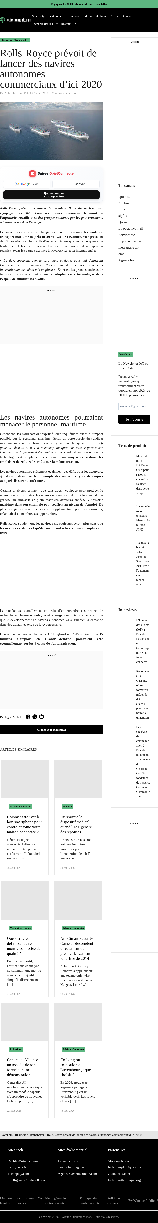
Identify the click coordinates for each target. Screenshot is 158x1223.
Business (7, 40)
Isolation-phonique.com (124, 1167)
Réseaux (66, 23)
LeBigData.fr (17, 1167)
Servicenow (126, 235)
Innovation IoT (124, 16)
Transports (20, 40)
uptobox (124, 197)
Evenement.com (69, 1161)
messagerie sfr (128, 247)
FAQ (131, 1201)
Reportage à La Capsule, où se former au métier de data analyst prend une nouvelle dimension (142, 694)
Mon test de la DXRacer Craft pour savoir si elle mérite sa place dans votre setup (142, 474)
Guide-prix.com (119, 1174)
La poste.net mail (130, 228)
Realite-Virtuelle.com (23, 1161)
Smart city (38, 16)
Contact (140, 1201)
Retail (103, 16)
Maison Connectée (20, 806)
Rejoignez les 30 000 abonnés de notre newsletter (79, 4)
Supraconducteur (130, 241)
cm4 (121, 254)
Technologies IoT (43, 23)
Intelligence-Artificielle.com (27, 1180)
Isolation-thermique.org (124, 1180)
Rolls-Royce (8, 523)
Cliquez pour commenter (51, 729)
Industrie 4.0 (90, 16)
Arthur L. (10, 93)
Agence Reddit (128, 260)
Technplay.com (18, 1174)
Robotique (16, 1049)
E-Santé (67, 806)
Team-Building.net (71, 1167)
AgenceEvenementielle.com (77, 1174)
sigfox (122, 216)
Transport (74, 16)
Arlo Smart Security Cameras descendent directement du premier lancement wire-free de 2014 (76, 948)
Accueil (7, 1134)
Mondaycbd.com (119, 1161)
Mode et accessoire (20, 928)
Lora (121, 209)
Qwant (123, 222)
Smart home (54, 16)
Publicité (152, 1201)
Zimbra (123, 203)
